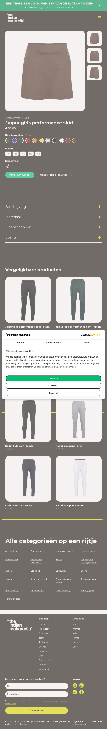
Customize (53, 386)
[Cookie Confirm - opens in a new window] (91, 334)
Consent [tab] (19, 342)
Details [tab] (87, 342)
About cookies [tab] (53, 342)
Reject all (53, 393)
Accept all (53, 378)
